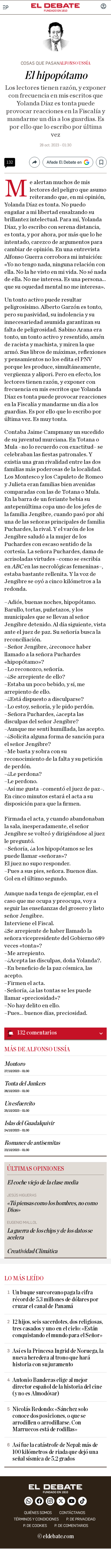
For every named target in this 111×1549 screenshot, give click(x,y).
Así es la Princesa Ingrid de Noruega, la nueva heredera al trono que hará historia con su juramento (57, 1358)
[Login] (103, 7)
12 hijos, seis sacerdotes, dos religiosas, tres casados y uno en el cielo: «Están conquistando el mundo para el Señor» (57, 1329)
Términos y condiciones (36, 1519)
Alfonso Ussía (75, 63)
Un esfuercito (19, 1104)
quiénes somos (38, 1512)
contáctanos (72, 1512)
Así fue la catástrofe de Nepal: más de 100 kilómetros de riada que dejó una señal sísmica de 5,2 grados (55, 1452)
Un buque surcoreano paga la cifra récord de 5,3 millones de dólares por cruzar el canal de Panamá (55, 1299)
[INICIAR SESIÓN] (103, 7)
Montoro (14, 1064)
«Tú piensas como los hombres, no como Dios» (52, 1206)
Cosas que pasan (40, 63)
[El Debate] (55, 6)
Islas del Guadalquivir (29, 1123)
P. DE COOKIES (35, 1525)
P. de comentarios (71, 1525)
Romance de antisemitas (32, 1143)
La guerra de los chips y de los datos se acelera (49, 1234)
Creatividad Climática (32, 1251)
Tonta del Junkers (24, 1084)
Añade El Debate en (64, 162)
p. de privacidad (80, 1519)
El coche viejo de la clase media (42, 1183)
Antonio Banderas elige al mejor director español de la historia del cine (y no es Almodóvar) (57, 1387)
